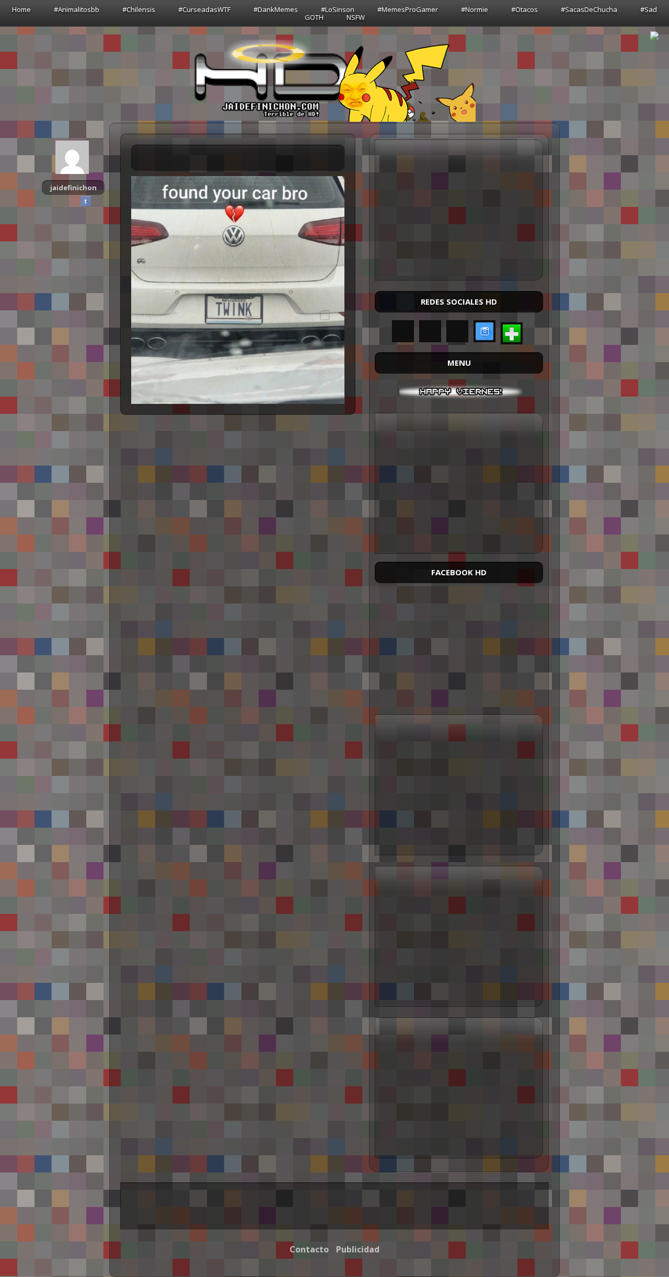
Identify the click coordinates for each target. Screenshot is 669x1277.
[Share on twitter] (73, 201)
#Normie (474, 9)
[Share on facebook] (60, 201)
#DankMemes (275, 9)
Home (21, 9)
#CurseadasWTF (204, 9)
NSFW (356, 17)
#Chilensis (138, 9)
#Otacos (524, 9)
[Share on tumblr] (85, 201)
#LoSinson (337, 9)
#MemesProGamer (407, 9)
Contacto (309, 1249)
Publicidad (357, 1249)
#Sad (648, 9)
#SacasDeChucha (589, 9)
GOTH (314, 17)
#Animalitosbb (76, 9)
